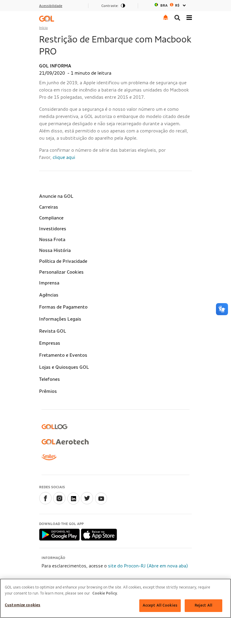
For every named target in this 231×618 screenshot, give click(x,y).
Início (43, 28)
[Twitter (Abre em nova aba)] (87, 503)
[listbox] (171, 5)
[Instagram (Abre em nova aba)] (59, 503)
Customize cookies (22, 605)
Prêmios (48, 391)
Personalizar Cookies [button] (61, 272)
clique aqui (64, 157)
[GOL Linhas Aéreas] (46, 18)
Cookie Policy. (105, 593)
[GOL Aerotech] (65, 441)
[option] (171, 5)
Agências (48, 295)
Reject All (203, 605)
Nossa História (55, 250)
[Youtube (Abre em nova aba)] (100, 503)
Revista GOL (52, 331)
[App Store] (99, 534)
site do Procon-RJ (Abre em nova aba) (148, 566)
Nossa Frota (52, 239)
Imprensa (49, 283)
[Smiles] (49, 457)
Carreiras (48, 207)
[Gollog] (54, 426)
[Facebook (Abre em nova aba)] (45, 503)
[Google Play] (60, 534)
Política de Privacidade (63, 261)
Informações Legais (60, 319)
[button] (165, 17)
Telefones (49, 379)
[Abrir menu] (189, 17)
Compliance (51, 218)
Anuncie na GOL (56, 196)
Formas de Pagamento (63, 307)
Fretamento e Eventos (63, 355)
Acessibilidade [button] (50, 6)
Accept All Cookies (160, 605)
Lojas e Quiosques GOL (64, 367)
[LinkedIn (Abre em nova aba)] (73, 503)
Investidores (52, 228)
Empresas (49, 343)
